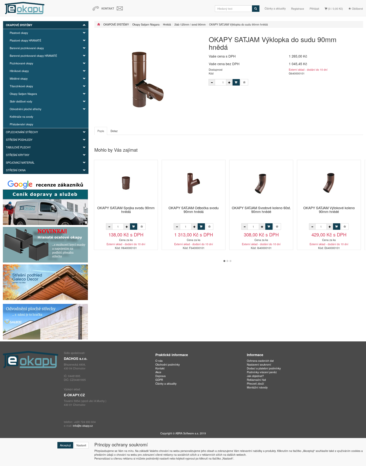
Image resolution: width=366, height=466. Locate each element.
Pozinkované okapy (21, 63)
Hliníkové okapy (19, 71)
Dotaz (114, 131)
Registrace (297, 8)
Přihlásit (314, 8)
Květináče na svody (21, 117)
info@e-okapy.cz (83, 426)
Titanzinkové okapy (21, 86)
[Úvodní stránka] (98, 24)
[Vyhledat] (255, 8)
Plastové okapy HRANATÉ (25, 40)
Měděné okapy (19, 78)
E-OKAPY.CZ (74, 394)
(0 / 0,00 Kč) (335, 8)
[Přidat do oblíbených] (244, 82)
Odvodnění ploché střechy (25, 109)
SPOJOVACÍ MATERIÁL (20, 162)
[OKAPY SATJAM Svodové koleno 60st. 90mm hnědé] (261, 183)
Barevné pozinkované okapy (27, 48)
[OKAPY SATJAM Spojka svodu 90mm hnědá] (126, 183)
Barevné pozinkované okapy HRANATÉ (33, 56)
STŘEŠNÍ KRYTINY (17, 155)
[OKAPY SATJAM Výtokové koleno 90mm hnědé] (329, 183)
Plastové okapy (19, 33)
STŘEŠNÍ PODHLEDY (19, 140)
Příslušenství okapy (21, 124)
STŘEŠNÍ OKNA (16, 170)
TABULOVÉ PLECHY (18, 147)
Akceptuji (65, 445)
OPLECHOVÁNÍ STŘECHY (22, 132)
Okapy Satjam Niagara (23, 94)
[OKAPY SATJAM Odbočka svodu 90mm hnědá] (194, 183)
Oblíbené (357, 8)
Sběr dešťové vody (21, 101)
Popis (100, 131)
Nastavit (81, 445)
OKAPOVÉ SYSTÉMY (19, 25)
